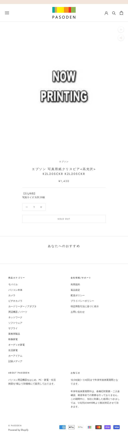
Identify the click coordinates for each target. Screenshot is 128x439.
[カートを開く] (121, 13)
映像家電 (13, 339)
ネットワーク (15, 317)
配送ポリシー (78, 295)
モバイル (13, 284)
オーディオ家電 (16, 344)
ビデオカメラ (15, 301)
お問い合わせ (78, 312)
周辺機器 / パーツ (17, 312)
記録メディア (15, 361)
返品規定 (75, 290)
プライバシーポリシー (82, 301)
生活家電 (13, 350)
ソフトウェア (15, 322)
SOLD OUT (64, 218)
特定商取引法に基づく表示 (85, 306)
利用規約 (75, 284)
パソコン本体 (15, 290)
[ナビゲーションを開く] (7, 12)
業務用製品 (14, 333)
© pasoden (15, 425)
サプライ (13, 328)
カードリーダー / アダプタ (22, 306)
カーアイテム (15, 355)
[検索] (114, 13)
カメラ (11, 295)
